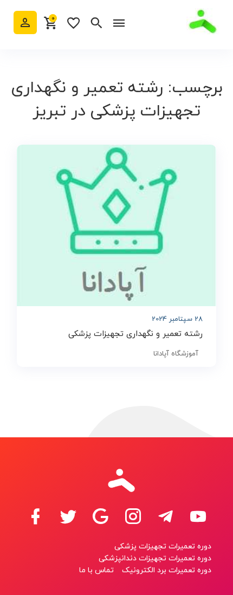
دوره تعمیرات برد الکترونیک (166, 570)
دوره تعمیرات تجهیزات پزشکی (162, 546)
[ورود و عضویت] (25, 22)
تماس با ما (96, 570)
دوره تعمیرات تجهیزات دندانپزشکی (155, 558)
